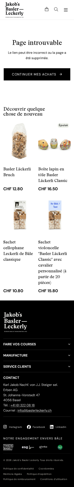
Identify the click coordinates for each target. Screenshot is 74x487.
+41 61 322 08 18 (22, 405)
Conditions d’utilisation (53, 479)
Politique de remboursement (19, 479)
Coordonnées (46, 468)
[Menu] (65, 10)
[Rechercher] (56, 9)
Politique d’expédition (39, 474)
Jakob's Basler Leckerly (25, 460)
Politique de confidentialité (18, 468)
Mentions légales (12, 474)
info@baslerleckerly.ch (34, 410)
